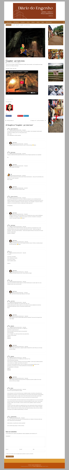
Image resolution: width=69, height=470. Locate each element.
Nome (7, 449)
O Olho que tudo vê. (10, 120)
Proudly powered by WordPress (27, 466)
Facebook (9, 115)
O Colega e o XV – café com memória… (37, 120)
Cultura (28, 22)
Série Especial (16, 22)
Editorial (33, 22)
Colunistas (23, 22)
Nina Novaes (13, 152)
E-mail (20, 449)
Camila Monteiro (13, 416)
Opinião (38, 22)
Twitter (14, 115)
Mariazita (12, 325)
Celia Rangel (13, 225)
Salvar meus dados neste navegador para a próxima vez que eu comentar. (20, 453)
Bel (11, 174)
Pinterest (20, 115)
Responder (26, 143)
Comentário (8, 436)
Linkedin (26, 115)
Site (33, 449)
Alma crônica (9, 22)
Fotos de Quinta (49, 22)
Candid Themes (45, 466)
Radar (43, 22)
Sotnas (12, 388)
